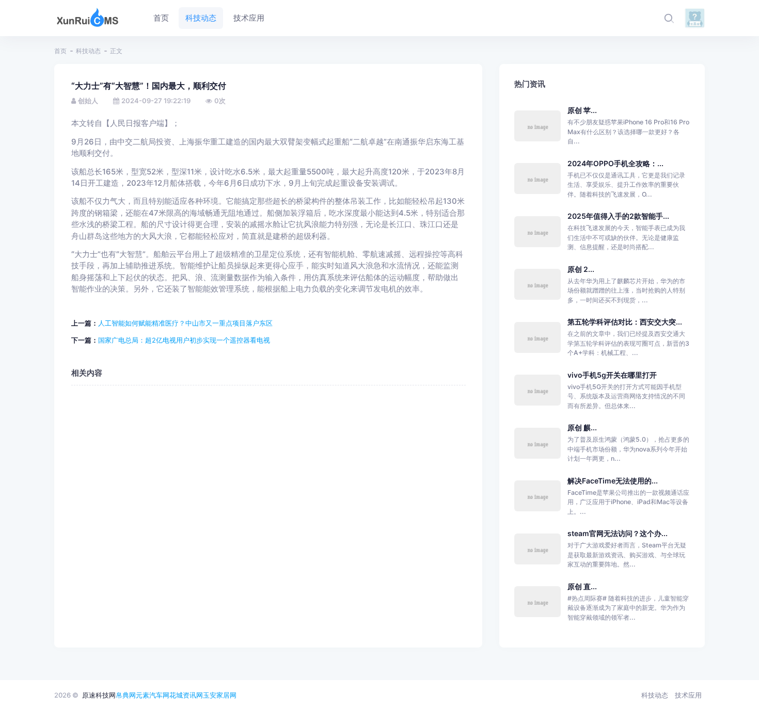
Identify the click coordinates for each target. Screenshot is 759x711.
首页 (60, 51)
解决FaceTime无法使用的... (612, 480)
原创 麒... (582, 427)
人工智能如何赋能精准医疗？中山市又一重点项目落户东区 (185, 323)
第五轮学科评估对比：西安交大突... (624, 321)
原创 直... (582, 586)
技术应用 (688, 695)
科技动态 (88, 51)
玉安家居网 (219, 695)
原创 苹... (582, 110)
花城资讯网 (186, 695)
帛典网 (126, 695)
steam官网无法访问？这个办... (617, 533)
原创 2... (580, 269)
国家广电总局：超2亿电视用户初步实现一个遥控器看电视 (184, 340)
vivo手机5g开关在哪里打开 (612, 374)
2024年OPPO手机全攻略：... (615, 163)
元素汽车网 (152, 695)
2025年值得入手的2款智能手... (618, 216)
